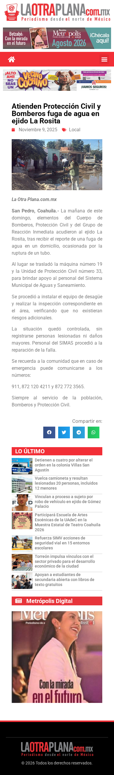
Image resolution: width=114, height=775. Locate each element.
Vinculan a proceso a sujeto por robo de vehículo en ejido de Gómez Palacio (68, 501)
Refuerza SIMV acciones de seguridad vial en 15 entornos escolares (62, 543)
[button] (104, 59)
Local (74, 129)
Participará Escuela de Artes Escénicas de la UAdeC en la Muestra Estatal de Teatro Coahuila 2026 (68, 522)
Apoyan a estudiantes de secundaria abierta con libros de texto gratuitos (64, 579)
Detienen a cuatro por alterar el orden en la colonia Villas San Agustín (64, 465)
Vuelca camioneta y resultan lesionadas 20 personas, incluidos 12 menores (66, 483)
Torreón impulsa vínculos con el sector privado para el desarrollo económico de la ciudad (65, 561)
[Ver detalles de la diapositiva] (57, 38)
